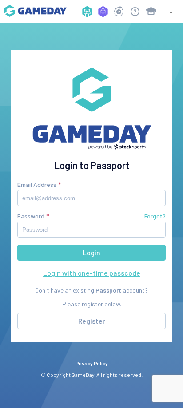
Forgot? (155, 216)
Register (91, 321)
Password (30, 216)
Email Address (36, 184)
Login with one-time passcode (91, 273)
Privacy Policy (92, 363)
